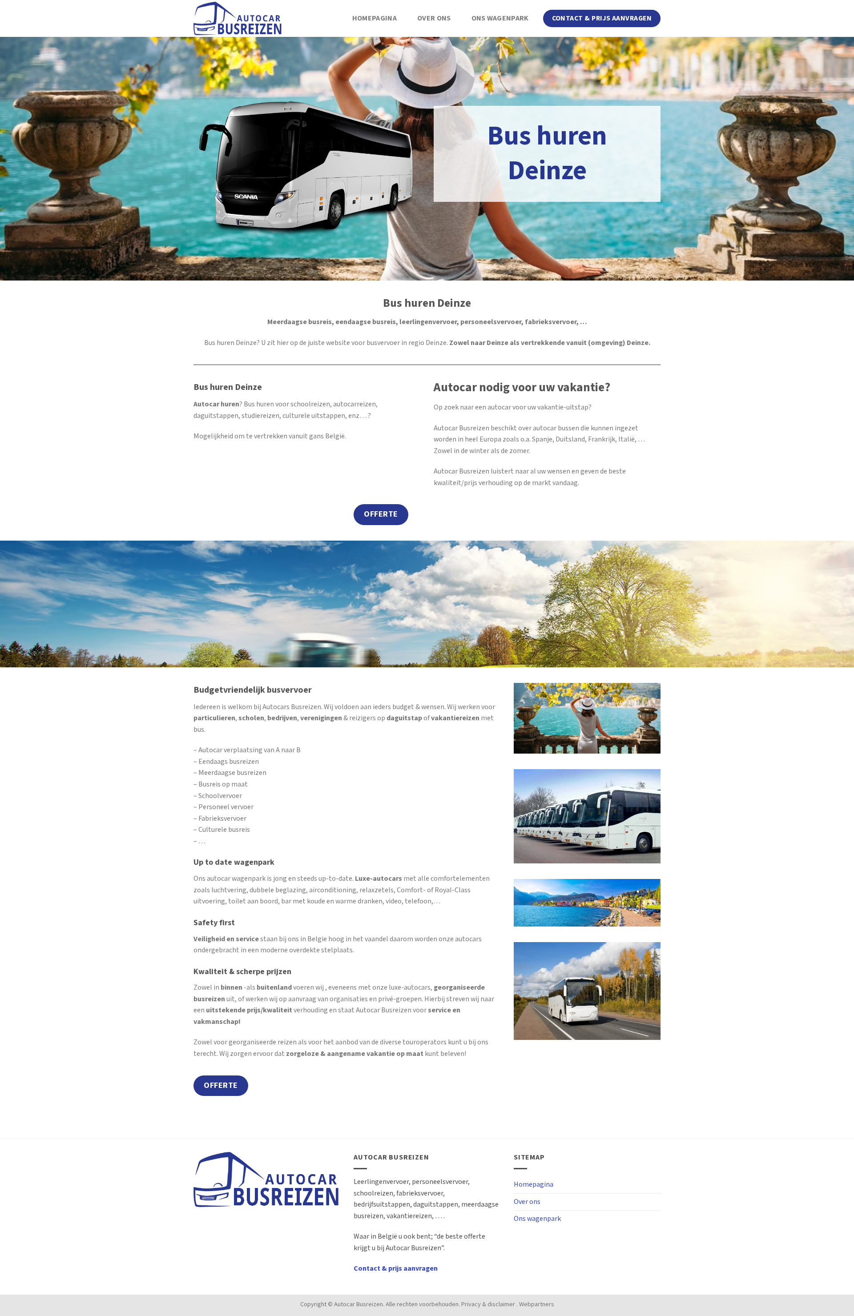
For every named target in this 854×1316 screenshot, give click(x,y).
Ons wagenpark (500, 18)
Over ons (434, 18)
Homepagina (374, 18)
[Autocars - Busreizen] (237, 18)
